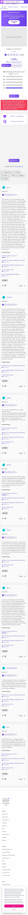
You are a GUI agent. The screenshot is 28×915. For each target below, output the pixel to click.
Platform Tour (5, 814)
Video (3, 828)
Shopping (14, 51)
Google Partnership (6, 884)
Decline (14, 909)
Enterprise (4, 840)
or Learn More (15, 18)
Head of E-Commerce (6, 869)
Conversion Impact (6, 852)
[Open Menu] (26, 1)
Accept (14, 905)
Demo (3, 860)
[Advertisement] (14, 144)
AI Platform (4, 837)
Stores (2, 3)
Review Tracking (5, 834)
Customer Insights (6, 875)
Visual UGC (4, 825)
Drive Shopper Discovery (7, 849)
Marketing (4, 866)
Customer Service (5, 872)
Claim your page (14, 22)
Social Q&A (4, 822)
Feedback (4, 831)
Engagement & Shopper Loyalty (8, 855)
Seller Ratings (5, 817)
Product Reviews (5, 819)
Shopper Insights (5, 858)
